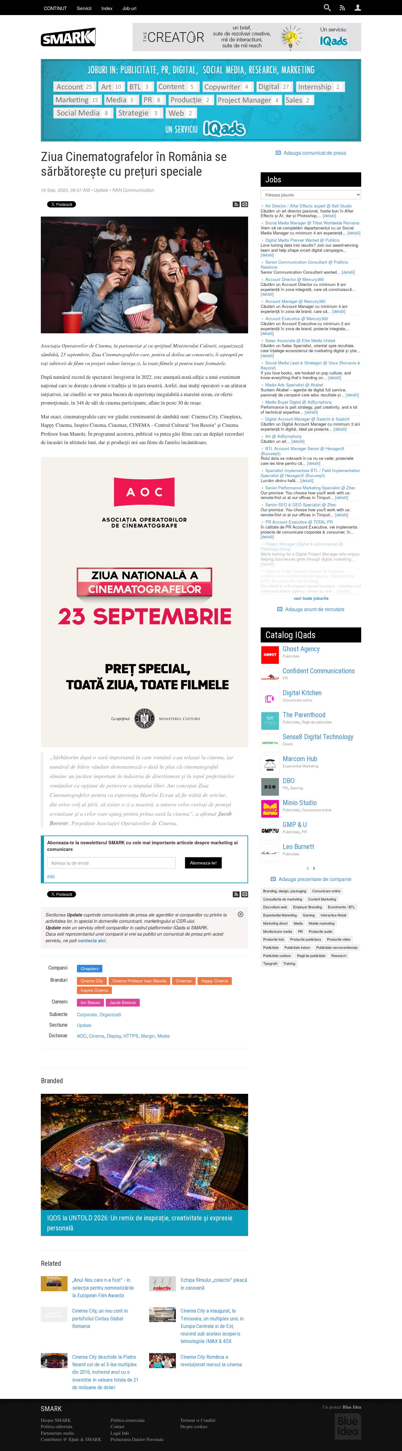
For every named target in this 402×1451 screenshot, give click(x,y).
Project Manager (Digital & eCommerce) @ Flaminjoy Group (302, 546)
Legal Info (120, 1433)
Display (114, 1035)
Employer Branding (307, 906)
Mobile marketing (321, 923)
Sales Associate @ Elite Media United (300, 340)
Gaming (296, 787)
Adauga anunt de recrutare (314, 609)
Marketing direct (275, 923)
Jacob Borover (123, 1002)
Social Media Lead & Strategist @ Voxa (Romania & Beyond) (310, 365)
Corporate (87, 1014)
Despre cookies (194, 1426)
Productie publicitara (305, 939)
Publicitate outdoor (277, 955)
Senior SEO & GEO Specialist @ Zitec (300, 505)
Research (338, 955)
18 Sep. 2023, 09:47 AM (65, 189)
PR (285, 677)
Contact (117, 1426)
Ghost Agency (301, 649)
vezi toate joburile (311, 598)
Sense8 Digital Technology (318, 737)
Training (289, 963)
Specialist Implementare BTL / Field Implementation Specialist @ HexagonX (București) (310, 472)
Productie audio (320, 931)
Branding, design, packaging (284, 890)
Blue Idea (352, 1407)
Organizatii (110, 1014)
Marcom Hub (300, 759)
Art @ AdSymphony (283, 436)
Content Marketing (322, 898)
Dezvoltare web (275, 906)
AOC (81, 1035)
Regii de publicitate (317, 721)
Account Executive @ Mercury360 (296, 318)
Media (163, 1035)
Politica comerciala (127, 1420)
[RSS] (236, 204)
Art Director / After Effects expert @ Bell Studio (308, 206)
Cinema (96, 1035)
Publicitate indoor (297, 947)
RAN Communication (133, 189)
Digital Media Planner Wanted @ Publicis (302, 240)
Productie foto (273, 939)
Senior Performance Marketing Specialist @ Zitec (310, 488)
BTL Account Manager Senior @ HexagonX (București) (303, 450)
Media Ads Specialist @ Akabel (294, 385)
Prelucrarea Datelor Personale (137, 1439)
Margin (148, 1035)
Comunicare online (297, 699)
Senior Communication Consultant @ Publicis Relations (304, 264)
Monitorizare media (277, 931)
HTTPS (131, 1035)
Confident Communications (319, 671)
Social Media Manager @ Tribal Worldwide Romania (312, 223)
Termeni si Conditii (197, 1420)
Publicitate (291, 655)
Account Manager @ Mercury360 (295, 301)
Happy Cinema (214, 981)
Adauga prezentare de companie (314, 879)
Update (101, 189)
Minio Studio (300, 803)
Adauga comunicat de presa (314, 152)
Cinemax (184, 981)
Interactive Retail (333, 914)
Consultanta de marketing (282, 898)
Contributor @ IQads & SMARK (71, 1439)
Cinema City (92, 981)
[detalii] (329, 215)
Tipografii (270, 963)
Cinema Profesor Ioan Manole (139, 981)
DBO (289, 781)
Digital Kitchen (302, 693)
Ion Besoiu (90, 1002)
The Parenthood (304, 715)
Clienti (288, 743)
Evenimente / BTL (341, 906)
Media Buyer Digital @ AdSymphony (298, 402)
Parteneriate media (57, 1433)
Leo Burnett (298, 847)
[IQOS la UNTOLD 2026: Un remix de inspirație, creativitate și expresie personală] (144, 1164)
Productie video (338, 939)
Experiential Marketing (300, 765)
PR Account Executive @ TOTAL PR (299, 522)
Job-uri (129, 8)
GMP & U (295, 825)
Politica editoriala (56, 1426)
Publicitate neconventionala (336, 947)
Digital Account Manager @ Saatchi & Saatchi (307, 419)
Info (51, 876)
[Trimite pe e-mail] (244, 204)
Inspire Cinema (94, 990)
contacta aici (92, 940)
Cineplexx (90, 968)
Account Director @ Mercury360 (294, 279)
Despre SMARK (56, 1420)
